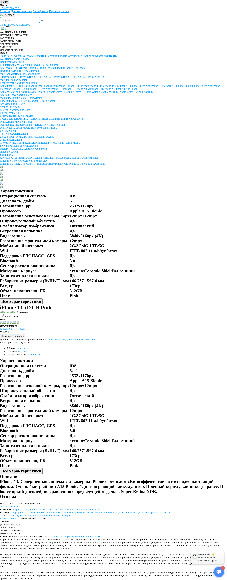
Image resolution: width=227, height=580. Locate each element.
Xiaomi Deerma (45, 136)
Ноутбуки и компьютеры (14, 34)
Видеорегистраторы (11, 109)
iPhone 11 (70, 88)
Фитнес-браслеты (10, 133)
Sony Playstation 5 (28, 145)
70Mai (18, 112)
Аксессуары (7, 67)
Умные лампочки (23, 124)
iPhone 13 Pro (158, 85)
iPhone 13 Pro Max (140, 85)
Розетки (27, 142)
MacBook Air (32, 73)
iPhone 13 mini (184, 85)
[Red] (15, 322)
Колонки (5, 100)
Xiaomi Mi (12, 121)
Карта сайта (94, 536)
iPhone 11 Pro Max (40, 88)
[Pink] (11, 322)
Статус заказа (17, 55)
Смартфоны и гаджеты (13, 31)
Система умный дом (11, 142)
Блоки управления (52, 142)
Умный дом (6, 46)
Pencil (24, 67)
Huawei (13, 94)
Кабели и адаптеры (76, 67)
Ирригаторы (50, 127)
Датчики (37, 142)
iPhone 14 (124, 85)
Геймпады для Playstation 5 (29, 157)
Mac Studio (11, 79)
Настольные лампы (44, 124)
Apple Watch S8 (39, 91)
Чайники (24, 118)
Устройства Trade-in (158, 512)
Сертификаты (40, 11)
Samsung (25, 58)
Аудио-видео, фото (10, 40)
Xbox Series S (40, 148)
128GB (4, 328)
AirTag (17, 67)
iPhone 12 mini (22, 88)
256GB (12, 328)
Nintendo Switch (9, 151)
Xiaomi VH (31, 136)
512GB (21, 328)
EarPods (25, 70)
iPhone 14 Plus (111, 85)
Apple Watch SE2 (57, 91)
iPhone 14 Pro (96, 85)
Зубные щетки (8, 127)
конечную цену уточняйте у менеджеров (72, 339)
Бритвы (4, 130)
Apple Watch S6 (93, 91)
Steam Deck (6, 154)
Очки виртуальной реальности (41, 64)
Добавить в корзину (12, 336)
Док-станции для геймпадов (82, 157)
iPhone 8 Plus (122, 88)
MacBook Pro (17, 73)
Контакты (24, 24)
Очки (3, 121)
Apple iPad (18, 61)
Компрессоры (7, 112)
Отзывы (14, 24)
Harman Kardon (47, 100)
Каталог (9, 14)
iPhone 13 (74, 163)
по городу (24, 351)
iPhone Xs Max (84, 88)
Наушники (6, 70)
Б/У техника (7, 37)
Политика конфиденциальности (69, 536)
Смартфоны (6, 58)
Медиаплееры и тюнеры (14, 97)
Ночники (60, 124)
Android (4, 94)
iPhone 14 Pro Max (78, 85)
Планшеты (6, 61)
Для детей (37, 127)
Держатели (6, 106)
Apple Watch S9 (22, 91)
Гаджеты (5, 64)
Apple (16, 58)
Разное (68, 118)
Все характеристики (21, 301)
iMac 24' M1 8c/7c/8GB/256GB (22, 76)
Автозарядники (9, 103)
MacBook (5, 73)
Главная (4, 163)
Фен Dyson (78, 118)
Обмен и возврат (49, 515)
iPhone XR (109, 88)
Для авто (142, 512)
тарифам (35, 354)
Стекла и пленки (55, 67)
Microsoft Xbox (8, 148)
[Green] (18, 322)
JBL (18, 100)
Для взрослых (24, 127)
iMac (2, 76)
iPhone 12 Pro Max (202, 85)
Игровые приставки (11, 49)
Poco (29, 94)
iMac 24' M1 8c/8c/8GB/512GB (90, 76)
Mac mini (22, 79)
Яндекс (25, 100)
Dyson (3, 52)
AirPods (16, 70)
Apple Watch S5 (128, 91)
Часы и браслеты (34, 512)
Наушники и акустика (112, 512)
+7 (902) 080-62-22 (10, 8)
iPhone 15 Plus (50, 85)
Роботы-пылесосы (10, 115)
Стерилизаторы (71, 142)
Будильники (57, 118)
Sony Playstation (9, 145)
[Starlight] (5, 322)
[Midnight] (1, 322)
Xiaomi (34, 82)
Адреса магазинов (23, 509)
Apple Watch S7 (76, 91)
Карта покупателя (59, 11)
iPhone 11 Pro (58, 88)
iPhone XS (98, 88)
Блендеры (44, 118)
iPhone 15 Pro (34, 85)
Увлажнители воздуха (12, 136)
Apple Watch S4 (145, 91)
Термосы (34, 118)
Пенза (4, 1)
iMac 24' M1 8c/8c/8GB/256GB (56, 76)
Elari (30, 115)
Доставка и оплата (21, 11)
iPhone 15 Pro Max (16, 85)
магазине (23, 348)
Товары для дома (9, 118)
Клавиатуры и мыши (12, 82)
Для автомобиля (9, 43)
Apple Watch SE (110, 91)
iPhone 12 (9, 88)
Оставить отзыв (9, 506)
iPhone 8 (134, 88)
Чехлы (42, 67)
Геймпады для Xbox (55, 157)
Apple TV (33, 67)
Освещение (6, 124)
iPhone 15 (63, 85)
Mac (2, 79)
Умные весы (7, 139)
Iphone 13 (171, 85)
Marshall (34, 70)
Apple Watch (17, 64)
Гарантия (5, 11)
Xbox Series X (24, 148)
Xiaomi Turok (25, 121)
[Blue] (8, 322)
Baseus (21, 103)
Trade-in (4, 24)
